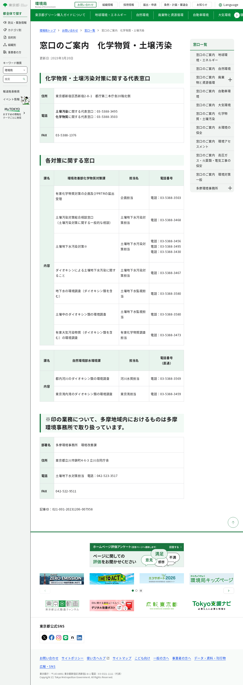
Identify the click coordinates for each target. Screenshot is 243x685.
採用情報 (128, 4)
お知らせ (202, 4)
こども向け (142, 658)
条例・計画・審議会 (176, 4)
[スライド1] (133, 591)
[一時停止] (141, 591)
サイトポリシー (73, 658)
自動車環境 (201, 14)
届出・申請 (149, 4)
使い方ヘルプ (96, 658)
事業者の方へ (181, 658)
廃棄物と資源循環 (170, 14)
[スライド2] (136, 591)
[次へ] (228, 591)
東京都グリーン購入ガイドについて (60, 14)
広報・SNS (48, 666)
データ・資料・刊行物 (210, 658)
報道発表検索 (11, 91)
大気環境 (224, 14)
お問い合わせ (85, 4)
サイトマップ (122, 658)
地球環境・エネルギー (110, 14)
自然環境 (142, 14)
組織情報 (107, 4)
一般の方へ (161, 658)
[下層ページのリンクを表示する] (230, 79)
